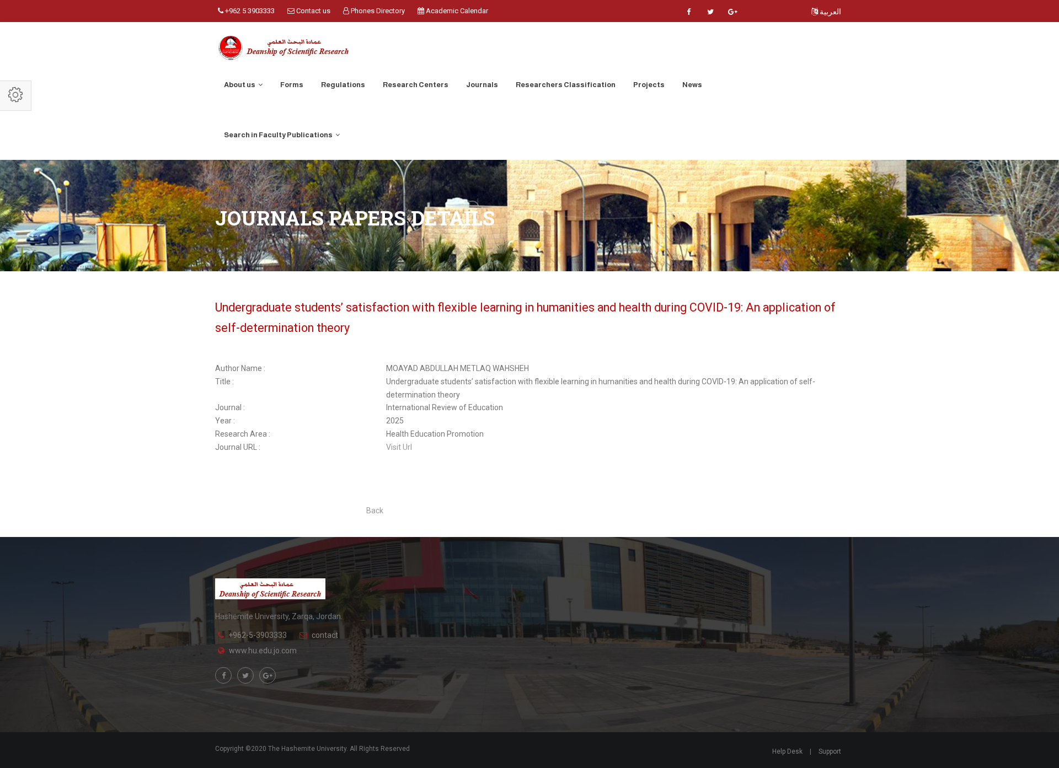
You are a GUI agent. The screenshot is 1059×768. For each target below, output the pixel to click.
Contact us (312, 11)
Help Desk (787, 751)
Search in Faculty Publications (279, 135)
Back (374, 510)
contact (325, 635)
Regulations (343, 84)
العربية (829, 11)
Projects (649, 84)
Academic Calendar (456, 11)
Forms (291, 84)
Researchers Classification (566, 84)
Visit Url (399, 447)
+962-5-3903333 (257, 635)
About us (240, 84)
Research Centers (415, 84)
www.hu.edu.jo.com (263, 650)
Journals (482, 84)
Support (830, 751)
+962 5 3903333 (249, 11)
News (692, 84)
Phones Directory (377, 11)
